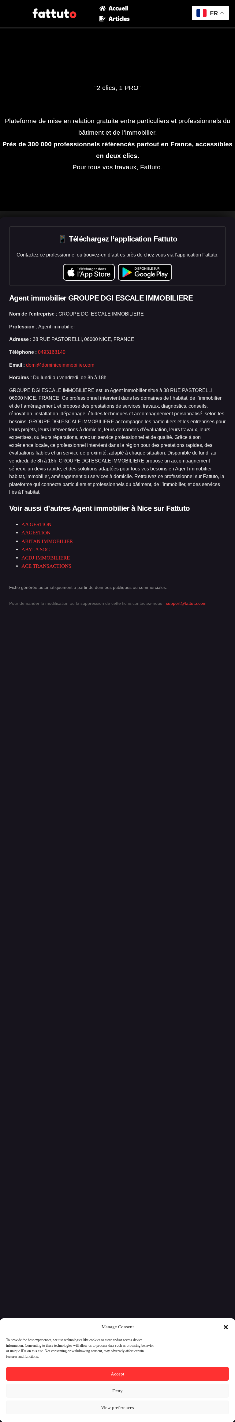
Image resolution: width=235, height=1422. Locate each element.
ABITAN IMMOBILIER (47, 541)
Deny (117, 1390)
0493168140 (51, 352)
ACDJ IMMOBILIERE (45, 558)
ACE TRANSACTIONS (46, 566)
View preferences (117, 1407)
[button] (226, 1327)
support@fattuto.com (186, 603)
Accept (117, 1373)
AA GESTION (36, 524)
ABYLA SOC (35, 549)
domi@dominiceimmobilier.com (60, 365)
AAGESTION (35, 533)
